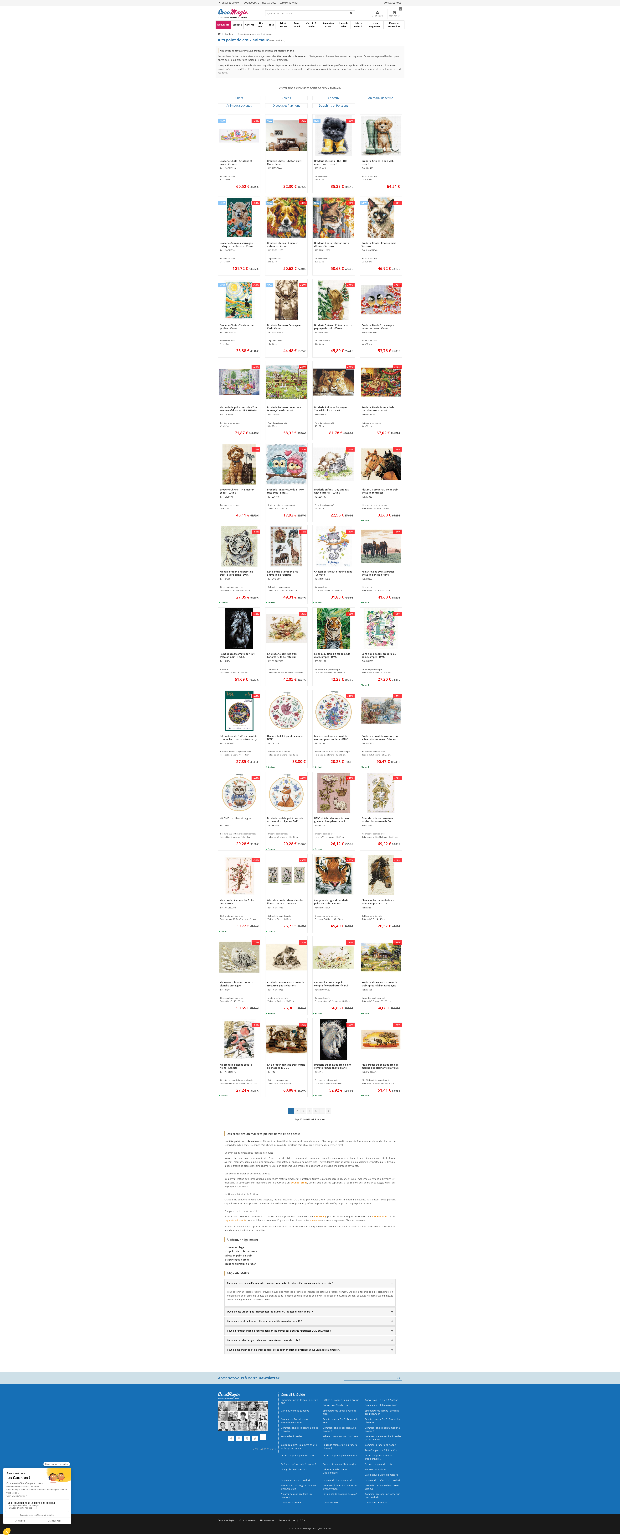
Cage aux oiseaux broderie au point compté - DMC (379, 655)
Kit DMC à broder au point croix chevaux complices (380, 491)
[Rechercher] (351, 13)
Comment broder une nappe (380, 1444)
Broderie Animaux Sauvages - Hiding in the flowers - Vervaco (237, 244)
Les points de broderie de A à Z (340, 1493)
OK (398, 1377)
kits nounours (380, 1216)
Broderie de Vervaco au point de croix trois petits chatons (286, 984)
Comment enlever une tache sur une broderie (382, 1495)
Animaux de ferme (380, 98)
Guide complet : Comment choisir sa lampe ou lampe (299, 1446)
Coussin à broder (311, 25)
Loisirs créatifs (358, 25)
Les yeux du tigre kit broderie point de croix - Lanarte (331, 902)
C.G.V (302, 1520)
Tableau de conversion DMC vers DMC (340, 1438)
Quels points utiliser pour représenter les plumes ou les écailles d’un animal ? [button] (270, 1311)
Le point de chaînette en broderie (383, 1480)
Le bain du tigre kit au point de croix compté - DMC (332, 655)
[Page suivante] (322, 1111)
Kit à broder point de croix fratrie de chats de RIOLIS (286, 1066)
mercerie (315, 1220)
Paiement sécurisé (287, 1520)
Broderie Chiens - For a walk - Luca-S (379, 162)
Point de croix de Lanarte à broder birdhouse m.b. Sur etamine (377, 821)
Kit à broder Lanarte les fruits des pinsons (237, 902)
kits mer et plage (234, 1247)
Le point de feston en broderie (339, 1480)
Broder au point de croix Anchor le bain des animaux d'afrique (380, 737)
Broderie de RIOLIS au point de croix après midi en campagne (380, 984)
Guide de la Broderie (376, 1502)
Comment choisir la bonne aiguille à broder (299, 1429)
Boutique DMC (251, 2)
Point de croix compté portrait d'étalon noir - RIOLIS (237, 655)
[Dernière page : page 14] (328, 1111)
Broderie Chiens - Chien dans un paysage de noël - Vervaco (333, 326)
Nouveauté (223, 24)
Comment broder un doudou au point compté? (340, 1487)
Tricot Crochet (283, 25)
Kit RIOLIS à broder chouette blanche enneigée (236, 984)
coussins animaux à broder (240, 1263)
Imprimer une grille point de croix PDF (299, 1401)
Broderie (237, 24)
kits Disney (320, 1216)
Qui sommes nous (247, 1520)
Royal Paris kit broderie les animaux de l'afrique (282, 573)
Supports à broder (328, 25)
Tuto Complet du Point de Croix (382, 1450)
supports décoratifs (235, 1220)
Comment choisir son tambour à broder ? (382, 1429)
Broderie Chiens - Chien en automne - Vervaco (283, 244)
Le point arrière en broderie (296, 1480)
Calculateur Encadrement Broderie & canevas (295, 1421)
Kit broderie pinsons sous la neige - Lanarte (236, 1066)
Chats (239, 98)
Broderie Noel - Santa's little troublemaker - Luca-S (378, 409)
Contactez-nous (392, 2)
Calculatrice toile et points (295, 1410)
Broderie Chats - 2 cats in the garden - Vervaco (237, 326)
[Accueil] (219, 33)
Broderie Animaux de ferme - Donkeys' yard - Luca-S (284, 409)
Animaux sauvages (239, 105)
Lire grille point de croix (294, 1469)
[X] (255, 1438)
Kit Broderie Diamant (230, 2)
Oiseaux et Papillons (286, 105)
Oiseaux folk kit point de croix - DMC (285, 737)
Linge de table (343, 25)
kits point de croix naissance (240, 1251)
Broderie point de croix (249, 33)
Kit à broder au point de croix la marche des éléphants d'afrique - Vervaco (381, 1067)
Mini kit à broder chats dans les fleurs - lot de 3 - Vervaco (285, 902)
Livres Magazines (374, 25)
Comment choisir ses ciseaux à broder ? (339, 1429)
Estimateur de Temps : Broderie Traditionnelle (382, 1412)
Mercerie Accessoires (394, 25)
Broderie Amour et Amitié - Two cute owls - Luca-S (285, 491)
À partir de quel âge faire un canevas (296, 1495)
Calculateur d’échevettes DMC (381, 1405)
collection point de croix (238, 1255)
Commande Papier (288, 2)
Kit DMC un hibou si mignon (236, 818)
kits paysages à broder (237, 1259)
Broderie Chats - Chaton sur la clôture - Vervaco (332, 244)
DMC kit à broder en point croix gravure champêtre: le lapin (332, 820)
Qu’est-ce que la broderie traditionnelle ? (378, 1457)
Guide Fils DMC (331, 1502)
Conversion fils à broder (336, 1405)
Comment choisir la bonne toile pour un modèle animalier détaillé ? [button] (264, 1321)
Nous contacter (267, 1520)
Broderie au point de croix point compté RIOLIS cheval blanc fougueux (332, 1067)
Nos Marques (269, 2)
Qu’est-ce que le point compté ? (340, 1455)
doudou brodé (299, 1182)
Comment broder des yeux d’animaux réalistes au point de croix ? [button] (263, 1340)
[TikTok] (263, 1438)
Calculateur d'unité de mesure (381, 1474)
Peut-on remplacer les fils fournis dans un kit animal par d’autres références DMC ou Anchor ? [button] (279, 1330)
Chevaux (333, 98)
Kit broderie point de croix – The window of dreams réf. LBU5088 (238, 409)
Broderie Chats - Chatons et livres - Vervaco (236, 162)
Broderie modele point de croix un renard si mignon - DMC (285, 820)
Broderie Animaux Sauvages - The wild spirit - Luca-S (331, 409)
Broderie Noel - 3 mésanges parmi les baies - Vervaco (378, 326)
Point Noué (297, 25)
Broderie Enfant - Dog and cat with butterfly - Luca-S (331, 491)
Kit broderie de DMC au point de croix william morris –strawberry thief (238, 739)
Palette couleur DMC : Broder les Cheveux (382, 1421)
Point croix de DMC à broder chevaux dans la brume (378, 573)
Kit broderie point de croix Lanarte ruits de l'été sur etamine (282, 657)
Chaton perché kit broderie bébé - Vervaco (333, 573)
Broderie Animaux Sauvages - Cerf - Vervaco (284, 326)
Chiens (286, 98)
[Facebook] (231, 1438)
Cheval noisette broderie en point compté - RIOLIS (378, 902)
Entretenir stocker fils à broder (339, 1464)
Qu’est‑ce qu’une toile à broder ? (298, 1464)
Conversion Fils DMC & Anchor (381, 1400)
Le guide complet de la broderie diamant (340, 1446)
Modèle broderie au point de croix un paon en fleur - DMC (331, 737)
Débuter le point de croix (378, 1464)
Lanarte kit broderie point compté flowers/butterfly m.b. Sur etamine (331, 985)
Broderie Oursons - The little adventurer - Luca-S (330, 162)
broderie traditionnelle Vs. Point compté (382, 1487)
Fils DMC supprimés (376, 1469)
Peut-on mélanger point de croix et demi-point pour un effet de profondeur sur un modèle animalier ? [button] (283, 1349)
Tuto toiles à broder (291, 1436)
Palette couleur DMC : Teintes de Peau (340, 1421)
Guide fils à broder (291, 1502)
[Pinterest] (247, 1438)
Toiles (271, 24)
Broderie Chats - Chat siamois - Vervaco (380, 244)
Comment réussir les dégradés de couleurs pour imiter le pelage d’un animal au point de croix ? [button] (280, 1283)
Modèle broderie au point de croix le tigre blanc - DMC (236, 573)
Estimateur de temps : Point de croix (339, 1412)
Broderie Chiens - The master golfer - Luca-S (237, 491)
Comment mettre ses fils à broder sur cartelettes (383, 1438)
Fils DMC (260, 25)
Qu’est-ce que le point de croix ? (298, 1455)
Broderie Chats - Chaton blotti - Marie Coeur (285, 162)
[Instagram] (239, 1438)
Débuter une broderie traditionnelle (335, 1471)
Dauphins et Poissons (333, 105)
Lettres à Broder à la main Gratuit (341, 1400)
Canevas (249, 24)
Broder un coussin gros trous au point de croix (298, 1487)
